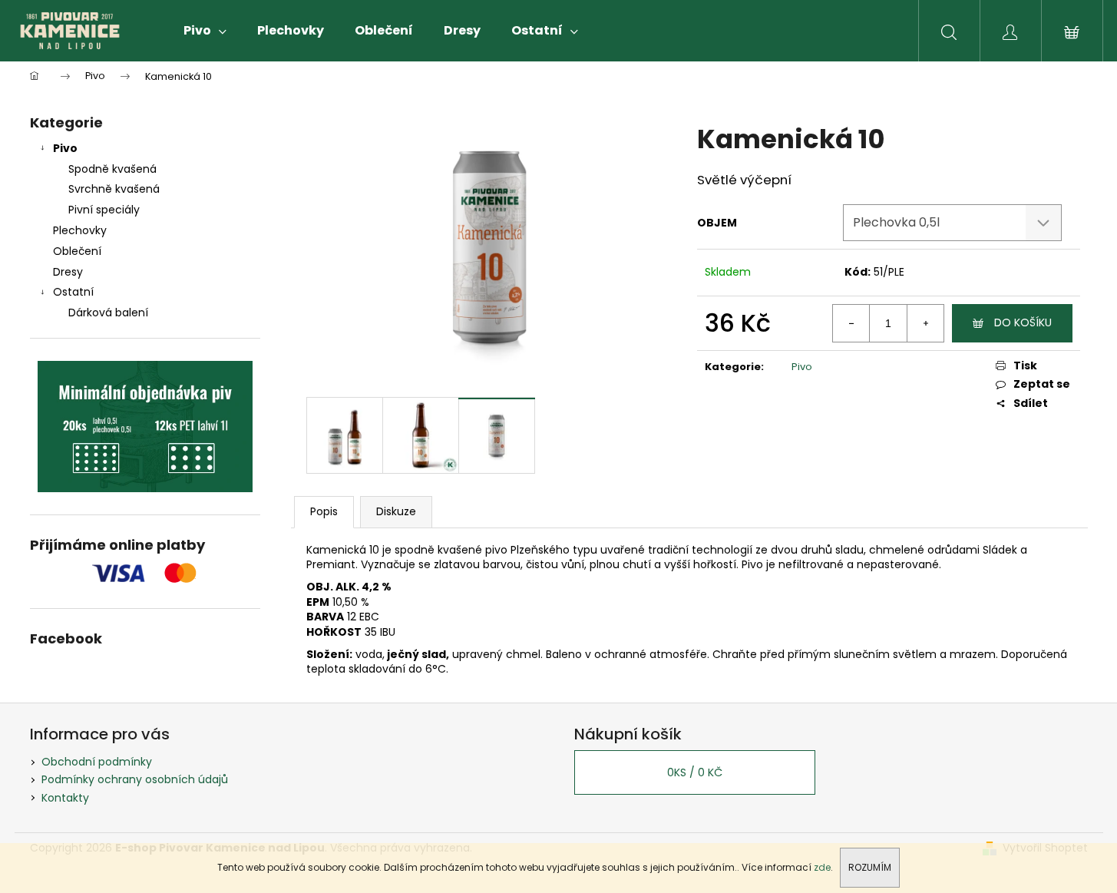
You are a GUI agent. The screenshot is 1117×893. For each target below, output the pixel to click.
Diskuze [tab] (396, 511)
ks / (694, 772)
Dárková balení (108, 312)
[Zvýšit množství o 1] (925, 323)
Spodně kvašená (112, 169)
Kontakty (65, 797)
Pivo (65, 148)
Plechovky (80, 230)
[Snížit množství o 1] (851, 323)
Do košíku (1023, 322)
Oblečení (77, 251)
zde (822, 867)
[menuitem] (205, 30)
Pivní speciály (104, 209)
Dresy (68, 271)
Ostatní (73, 291)
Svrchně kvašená (114, 189)
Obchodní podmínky (96, 761)
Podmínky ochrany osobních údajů (134, 779)
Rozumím (869, 867)
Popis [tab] (324, 511)
